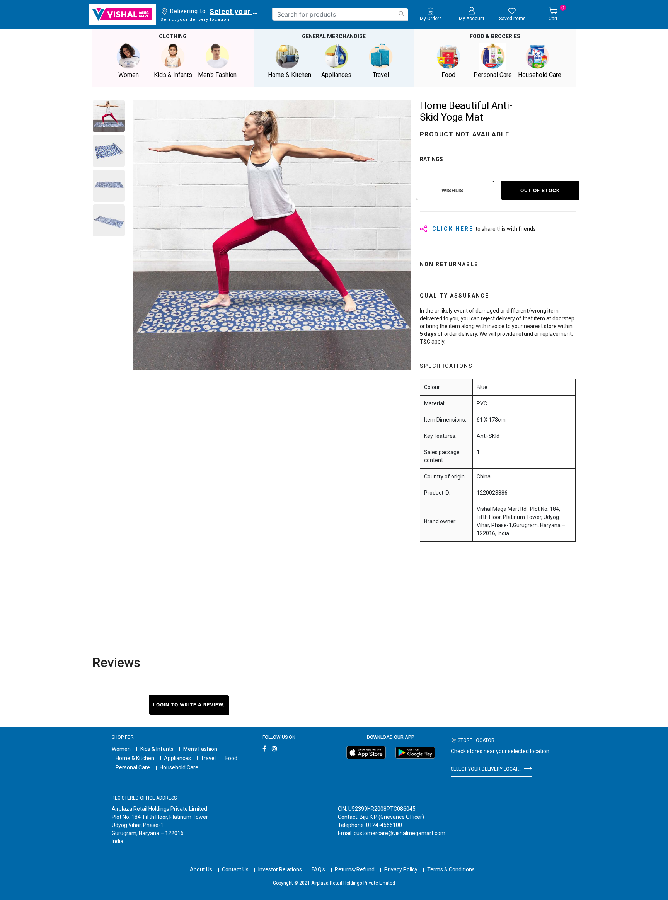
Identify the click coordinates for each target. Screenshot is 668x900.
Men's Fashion (200, 749)
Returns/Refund (355, 869)
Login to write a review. (189, 705)
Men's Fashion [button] (217, 74)
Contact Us (235, 869)
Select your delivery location (235, 11)
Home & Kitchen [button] (289, 74)
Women (121, 749)
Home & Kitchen (135, 758)
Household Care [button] (539, 74)
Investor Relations (280, 869)
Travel (208, 758)
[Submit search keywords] (401, 13)
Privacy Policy (401, 869)
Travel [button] (381, 74)
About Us (201, 869)
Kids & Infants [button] (173, 74)
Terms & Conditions (451, 869)
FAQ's (318, 869)
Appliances (177, 758)
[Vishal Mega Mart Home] (122, 14)
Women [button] (128, 74)
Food (231, 758)
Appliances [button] (336, 74)
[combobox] (340, 14)
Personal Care (133, 767)
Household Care (179, 767)
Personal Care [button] (493, 74)
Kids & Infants (157, 749)
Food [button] (448, 74)
